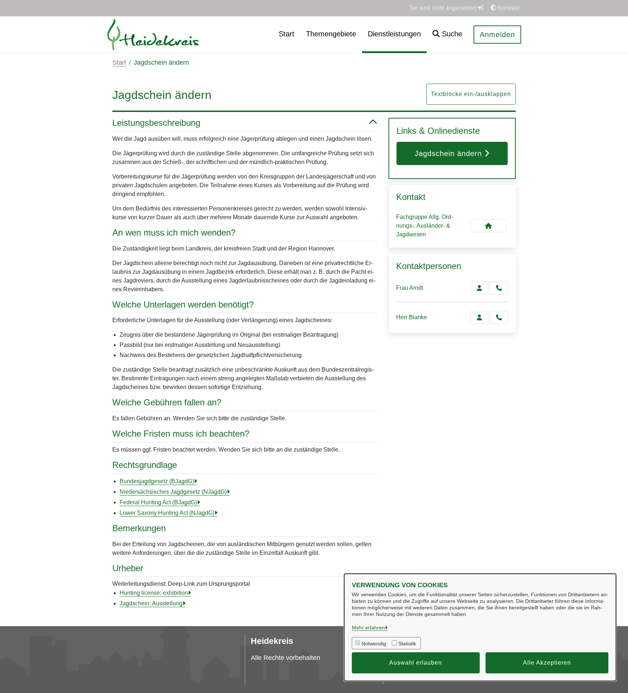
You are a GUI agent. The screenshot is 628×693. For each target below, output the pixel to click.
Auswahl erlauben (415, 663)
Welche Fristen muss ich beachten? (180, 433)
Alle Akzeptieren (547, 663)
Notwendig (374, 643)
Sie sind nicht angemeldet (443, 8)
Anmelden (497, 35)
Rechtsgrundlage (144, 465)
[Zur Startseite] (153, 34)
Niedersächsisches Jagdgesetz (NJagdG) (173, 492)
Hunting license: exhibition (154, 593)
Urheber (127, 568)
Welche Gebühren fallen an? (166, 402)
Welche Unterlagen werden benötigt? (183, 304)
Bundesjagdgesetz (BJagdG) (157, 481)
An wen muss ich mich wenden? (174, 232)
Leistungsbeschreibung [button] (156, 123)
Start (119, 62)
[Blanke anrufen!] (499, 317)
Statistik (407, 643)
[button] (447, 34)
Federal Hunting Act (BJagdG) (158, 502)
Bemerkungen (139, 528)
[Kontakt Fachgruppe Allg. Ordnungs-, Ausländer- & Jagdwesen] (488, 225)
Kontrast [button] (507, 8)
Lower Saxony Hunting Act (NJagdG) (167, 513)
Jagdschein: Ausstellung (151, 603)
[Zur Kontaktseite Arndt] (479, 288)
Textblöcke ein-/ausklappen (471, 94)
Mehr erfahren (368, 627)
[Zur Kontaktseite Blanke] (479, 317)
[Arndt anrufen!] (499, 288)
